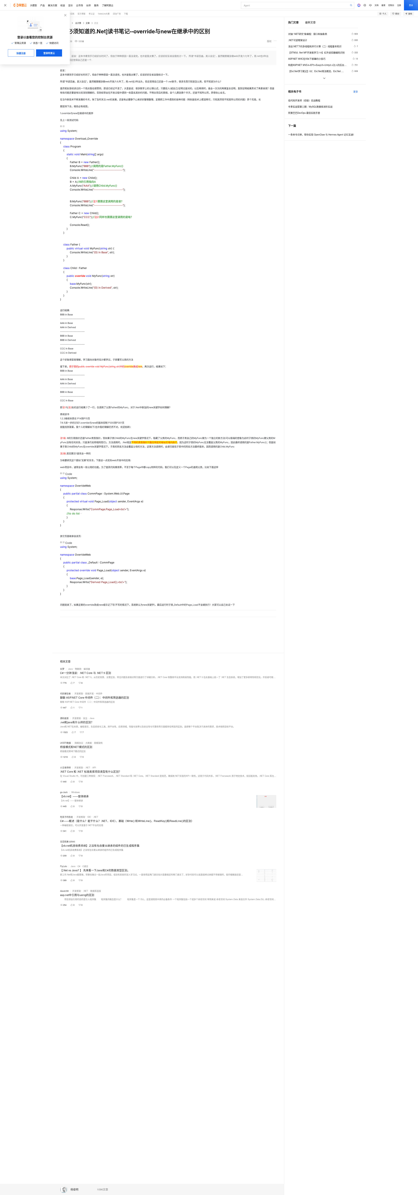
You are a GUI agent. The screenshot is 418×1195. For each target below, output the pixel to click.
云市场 (79, 5)
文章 (88, 23)
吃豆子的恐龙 (66, 816)
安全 (85, 718)
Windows (75, 792)
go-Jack (64, 792)
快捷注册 (21, 53)
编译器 (87, 668)
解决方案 (52, 5)
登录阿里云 (49, 53)
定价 (70, 5)
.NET (87, 767)
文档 (376, 5)
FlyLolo (63, 866)
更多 (355, 91)
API (94, 767)
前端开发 (89, 693)
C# (79, 866)
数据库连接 (95, 890)
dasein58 (64, 890)
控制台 (391, 5)
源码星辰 (64, 718)
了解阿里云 (107, 5)
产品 (42, 5)
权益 (62, 5)
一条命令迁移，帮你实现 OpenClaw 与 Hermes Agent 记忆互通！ (321, 134)
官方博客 (81, 13)
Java (70, 668)
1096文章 (102, 1189)
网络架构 (98, 742)
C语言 (85, 866)
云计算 (78, 23)
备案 (383, 5)
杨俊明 (74, 1189)
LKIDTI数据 (65, 742)
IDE (89, 816)
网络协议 (79, 742)
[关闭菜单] (5, 5)
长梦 (62, 668)
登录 (411, 5)
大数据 (88, 742)
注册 (399, 5)
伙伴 (88, 5)
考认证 (92, 13)
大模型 (33, 5)
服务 (96, 5)
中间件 (99, 693)
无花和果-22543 (67, 841)
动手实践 (70, 13)
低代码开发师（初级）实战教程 (304, 100)
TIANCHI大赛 (104, 13)
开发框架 (78, 693)
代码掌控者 (65, 693)
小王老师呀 (65, 767)
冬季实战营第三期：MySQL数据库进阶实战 (310, 106)
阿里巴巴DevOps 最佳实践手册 (304, 112)
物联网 (78, 668)
